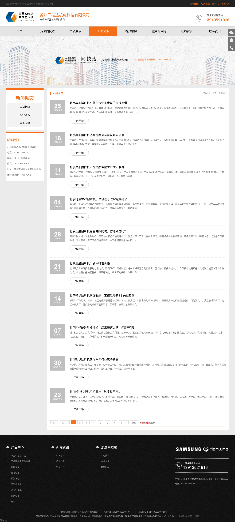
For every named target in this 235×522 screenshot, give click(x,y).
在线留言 (187, 31)
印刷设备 (15, 466)
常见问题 (25, 123)
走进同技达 (47, 31)
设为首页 (194, 3)
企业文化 (105, 461)
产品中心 (17, 447)
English (225, 3)
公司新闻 (25, 107)
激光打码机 (16, 489)
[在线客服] (231, 40)
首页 (19, 31)
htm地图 (188, 516)
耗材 (13, 501)
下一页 (123, 422)
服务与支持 (159, 31)
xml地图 (180, 516)
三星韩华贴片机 (18, 455)
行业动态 (25, 115)
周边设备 (15, 495)
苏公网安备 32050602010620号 (152, 511)
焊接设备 (15, 472)
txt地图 (196, 516)
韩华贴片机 (72, 516)
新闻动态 (103, 31)
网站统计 (4, 520)
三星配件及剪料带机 (20, 461)
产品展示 (75, 31)
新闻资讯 (62, 447)
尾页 (134, 422)
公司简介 (105, 455)
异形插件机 (16, 484)
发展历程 (105, 466)
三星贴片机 (84, 516)
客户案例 (131, 31)
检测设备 (15, 478)
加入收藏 (205, 3)
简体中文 (216, 3)
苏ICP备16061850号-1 (122, 511)
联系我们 (215, 31)
